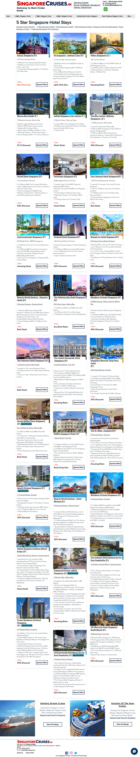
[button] (42, 84)
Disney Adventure (82, 8)
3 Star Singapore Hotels (83, 27)
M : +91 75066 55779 (109, 3)
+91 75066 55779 (24, 748)
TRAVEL (28, 744)
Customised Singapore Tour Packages (45, 29)
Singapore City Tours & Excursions (105, 27)
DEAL (34, 744)
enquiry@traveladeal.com (28, 750)
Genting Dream (81, 3)
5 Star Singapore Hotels (46, 27)
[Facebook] (66, 753)
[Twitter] (75, 753)
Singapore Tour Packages (25, 27)
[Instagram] (71, 753)
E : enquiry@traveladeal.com (112, 5)
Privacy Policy (30, 752)
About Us (20, 752)
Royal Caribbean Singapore (87, 5)
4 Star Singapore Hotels (64, 27)
